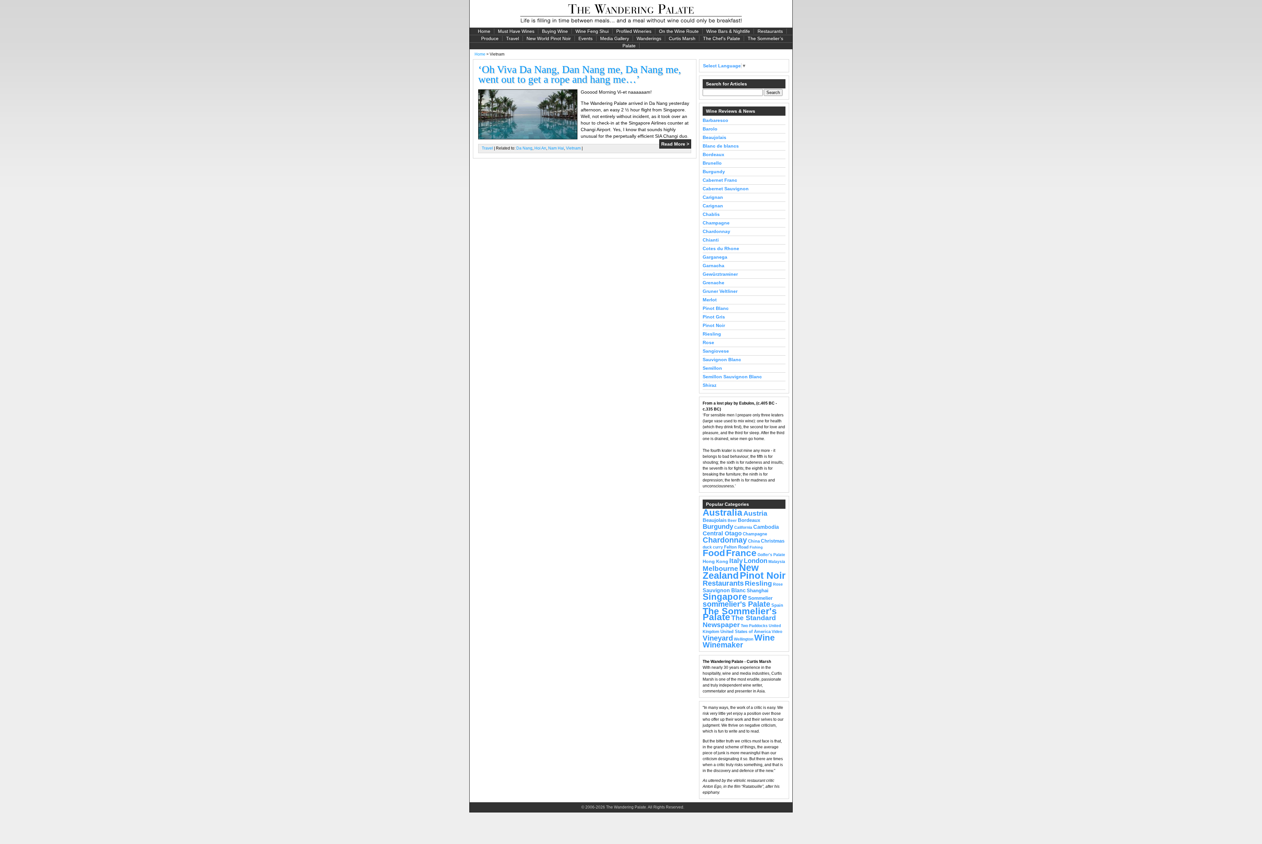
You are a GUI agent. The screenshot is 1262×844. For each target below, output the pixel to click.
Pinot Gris (714, 316)
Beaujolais (714, 137)
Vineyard (718, 638)
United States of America (745, 631)
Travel (512, 38)
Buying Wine (555, 31)
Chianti (711, 240)
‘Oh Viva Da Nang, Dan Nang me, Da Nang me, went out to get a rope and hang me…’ (579, 74)
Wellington (743, 639)
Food (714, 553)
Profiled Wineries (633, 31)
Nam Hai (556, 148)
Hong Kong (715, 561)
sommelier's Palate (736, 604)
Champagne (716, 222)
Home (484, 31)
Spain (777, 605)
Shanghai (757, 590)
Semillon (712, 368)
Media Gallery (614, 38)
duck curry (713, 547)
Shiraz (709, 385)
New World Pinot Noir (548, 38)
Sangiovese (716, 351)
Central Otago (722, 533)
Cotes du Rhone (721, 248)
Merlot (710, 299)
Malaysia (776, 562)
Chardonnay (716, 231)
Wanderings (649, 38)
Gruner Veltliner (720, 291)
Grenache (713, 282)
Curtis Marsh (682, 38)
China (754, 541)
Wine (764, 638)
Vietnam (573, 148)
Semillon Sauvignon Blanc (732, 376)
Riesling (712, 334)
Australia (722, 512)
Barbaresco (715, 120)
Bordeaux (713, 154)
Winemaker (723, 645)
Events (585, 38)
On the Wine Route (679, 31)
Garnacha (713, 265)
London (755, 560)
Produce (490, 38)
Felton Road (736, 547)
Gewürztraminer (720, 274)
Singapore (725, 597)
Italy (736, 560)
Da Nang (524, 148)
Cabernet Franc (720, 180)
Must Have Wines (516, 31)
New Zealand (731, 571)
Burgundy (714, 171)
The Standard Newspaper (739, 621)
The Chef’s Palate (721, 38)
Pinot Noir (714, 325)
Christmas (772, 541)
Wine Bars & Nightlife (728, 31)
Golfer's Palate (771, 555)
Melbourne (720, 568)
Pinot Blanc (716, 308)
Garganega (715, 257)
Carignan (713, 197)
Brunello (712, 163)
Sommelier (760, 598)
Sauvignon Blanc (722, 359)
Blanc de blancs (721, 146)
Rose (708, 342)
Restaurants (770, 31)
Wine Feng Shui (592, 31)
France (741, 553)
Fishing (756, 547)
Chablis (711, 214)
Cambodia (766, 527)
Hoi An (540, 148)
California (743, 527)
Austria (755, 513)
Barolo (710, 128)
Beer (732, 521)
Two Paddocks (754, 626)
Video (777, 632)
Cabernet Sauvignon (726, 188)
